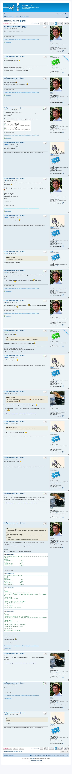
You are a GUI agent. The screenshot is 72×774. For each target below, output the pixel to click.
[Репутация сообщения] (43, 27)
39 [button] (61, 23)
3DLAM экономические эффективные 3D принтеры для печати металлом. (21, 39)
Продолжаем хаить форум (14, 21)
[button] (41, 23)
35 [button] (50, 23)
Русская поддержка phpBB (36, 760)
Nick (51, 40)
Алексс (52, 154)
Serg (51, 405)
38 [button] (58, 23)
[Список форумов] (12, 7)
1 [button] (46, 23)
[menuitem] (5, 14)
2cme (51, 251)
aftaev (51, 56)
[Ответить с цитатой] (45, 27)
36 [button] (53, 23)
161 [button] (66, 23)
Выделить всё (10, 554)
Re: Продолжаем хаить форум (15, 27)
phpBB (32, 758)
